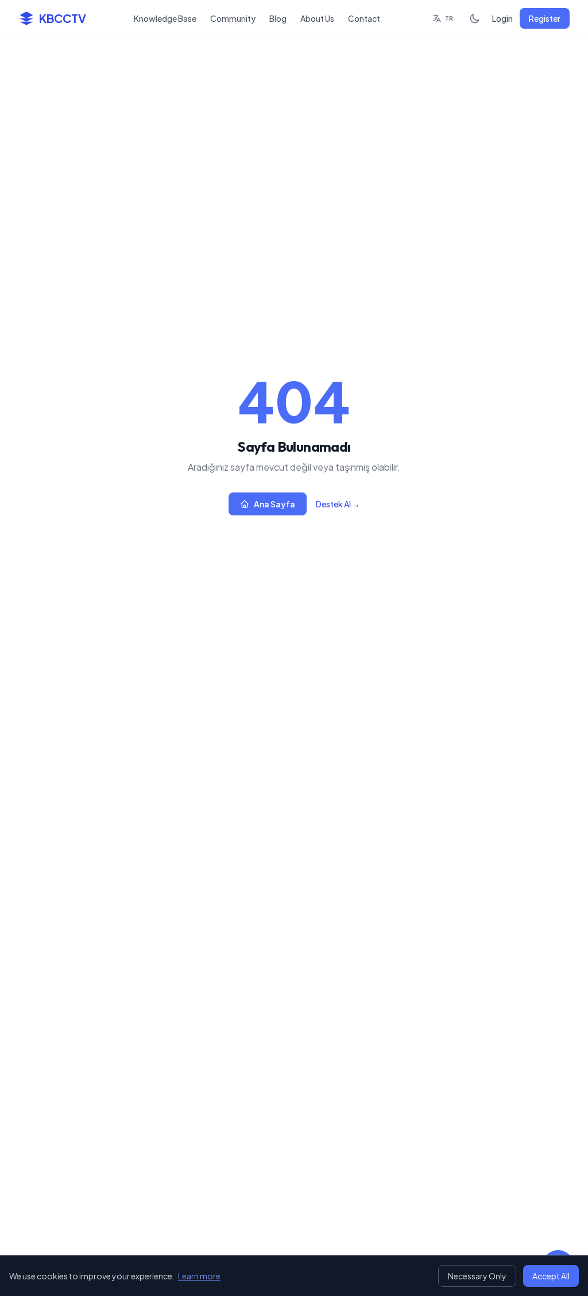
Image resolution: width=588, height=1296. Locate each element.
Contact (364, 18)
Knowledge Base (165, 18)
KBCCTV (62, 18)
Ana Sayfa (274, 504)
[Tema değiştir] (475, 18)
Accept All (551, 1276)
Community (233, 18)
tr (449, 18)
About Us (317, 18)
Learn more (199, 1276)
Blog (278, 18)
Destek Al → (338, 504)
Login (502, 18)
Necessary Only (477, 1276)
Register (544, 18)
